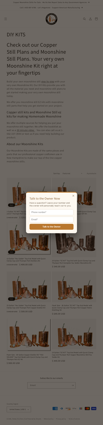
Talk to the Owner (51, 227)
